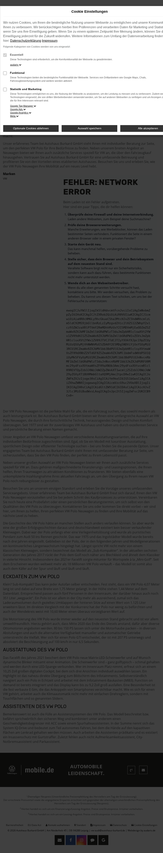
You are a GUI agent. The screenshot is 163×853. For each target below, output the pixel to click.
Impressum (49, 40)
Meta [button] (13, 116)
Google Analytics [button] (19, 112)
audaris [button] (14, 64)
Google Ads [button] (16, 109)
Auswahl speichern (89, 128)
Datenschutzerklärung (25, 40)
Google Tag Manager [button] (22, 106)
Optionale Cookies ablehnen (31, 128)
